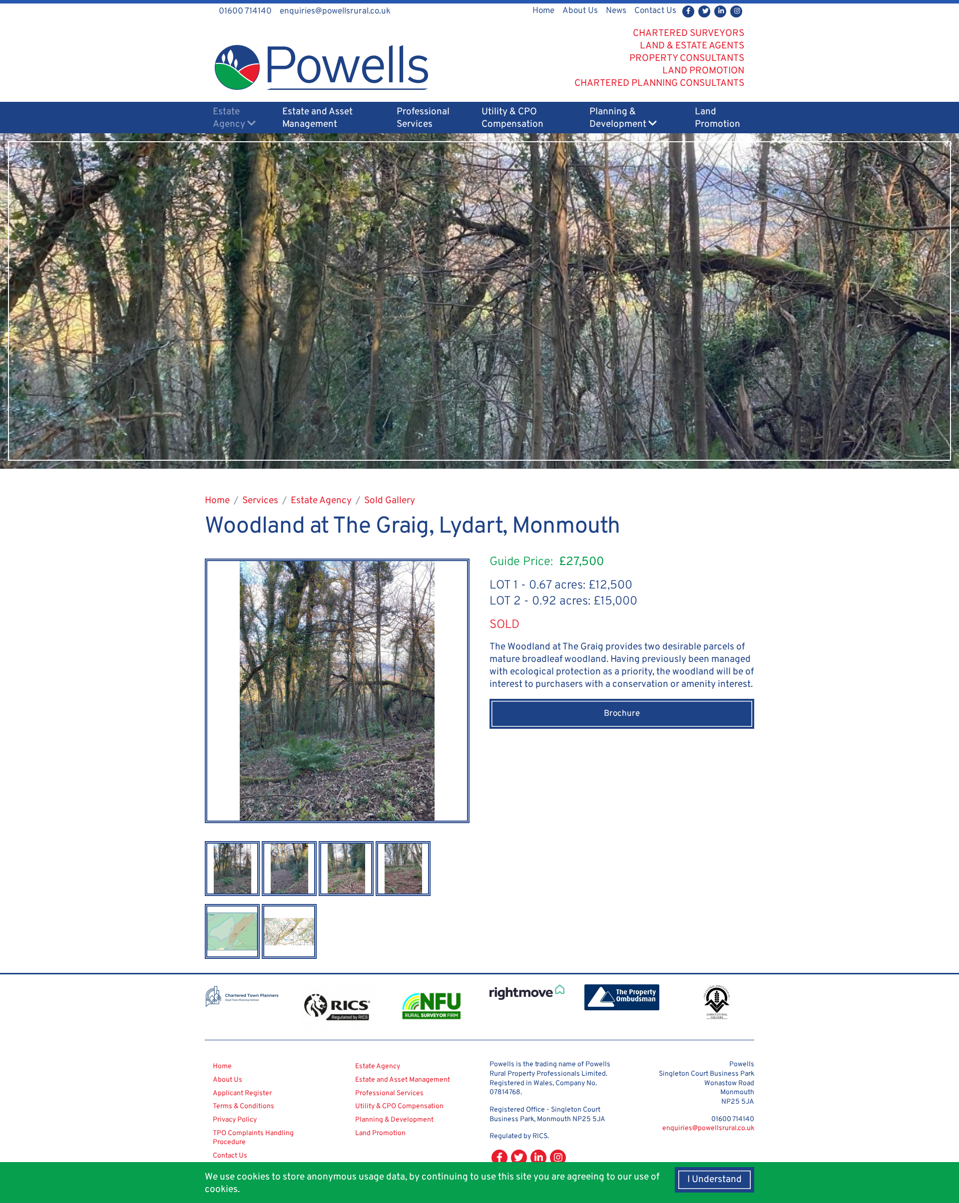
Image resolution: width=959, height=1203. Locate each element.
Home (543, 10)
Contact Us (655, 10)
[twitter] (704, 11)
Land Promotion (717, 118)
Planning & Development (618, 118)
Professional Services (423, 118)
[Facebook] (688, 11)
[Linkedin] (720, 11)
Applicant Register (242, 1093)
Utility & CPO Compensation (512, 118)
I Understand (714, 1180)
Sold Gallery (389, 501)
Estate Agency (230, 118)
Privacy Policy (235, 1120)
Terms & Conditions (243, 1106)
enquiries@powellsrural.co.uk (708, 1128)
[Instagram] (736, 11)
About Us (580, 10)
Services (260, 501)
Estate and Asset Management (317, 118)
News (616, 10)
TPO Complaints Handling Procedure (253, 1138)
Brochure (622, 713)
